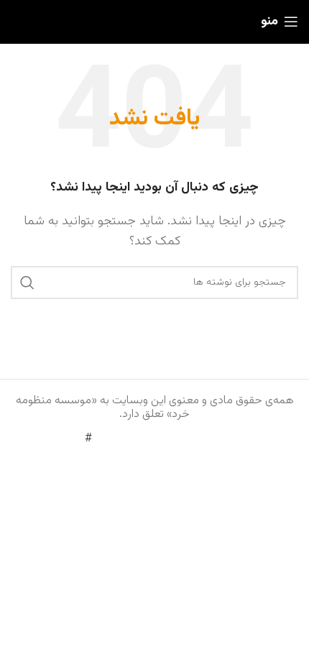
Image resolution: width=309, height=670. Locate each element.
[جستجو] (27, 282)
